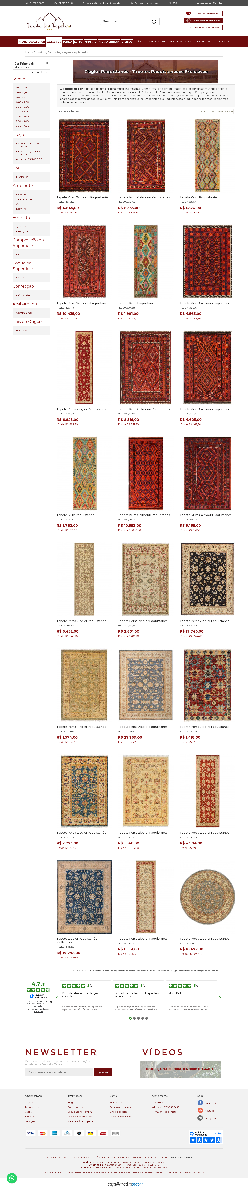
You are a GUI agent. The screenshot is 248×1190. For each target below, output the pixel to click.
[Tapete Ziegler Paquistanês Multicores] (84, 897)
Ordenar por (207, 112)
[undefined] (51, 1001)
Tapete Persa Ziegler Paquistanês (81, 409)
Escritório (21, 208)
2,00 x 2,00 (22, 106)
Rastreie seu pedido (202, 3)
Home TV (21, 194)
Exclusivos (40, 52)
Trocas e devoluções (121, 1116)
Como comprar (75, 1107)
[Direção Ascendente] (234, 111)
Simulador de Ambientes (207, 20)
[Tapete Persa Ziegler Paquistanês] (84, 367)
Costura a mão (24, 312)
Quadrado (21, 226)
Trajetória (30, 1102)
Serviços (30, 1121)
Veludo (20, 277)
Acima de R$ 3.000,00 (29, 159)
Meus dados (116, 1102)
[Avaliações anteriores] (56, 997)
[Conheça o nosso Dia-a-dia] (181, 1069)
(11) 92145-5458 (66, 3)
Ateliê (28, 1111)
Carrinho (217, 3)
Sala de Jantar (24, 199)
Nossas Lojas (32, 1107)
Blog (70, 1102)
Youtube (209, 1110)
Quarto (20, 204)
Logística (30, 1116)
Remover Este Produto (47, 63)
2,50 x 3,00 (22, 116)
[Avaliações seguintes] (220, 997)
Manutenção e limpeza (80, 1121)
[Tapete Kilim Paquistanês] (207, 156)
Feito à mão (23, 295)
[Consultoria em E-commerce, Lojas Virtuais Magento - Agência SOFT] (125, 1181)
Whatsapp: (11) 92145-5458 (165, 1107)
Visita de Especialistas (207, 28)
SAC (175, 3)
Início (28, 52)
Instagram (210, 1118)
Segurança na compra (79, 1111)
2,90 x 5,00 (22, 121)
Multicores (22, 176)
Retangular (22, 231)
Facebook (210, 1103)
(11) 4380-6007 (159, 1102)
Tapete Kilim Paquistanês (198, 197)
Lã (17, 254)
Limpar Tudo (39, 72)
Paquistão (54, 52)
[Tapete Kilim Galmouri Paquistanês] (84, 156)
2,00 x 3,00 (22, 111)
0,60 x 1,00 (22, 87)
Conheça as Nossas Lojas (146, 3)
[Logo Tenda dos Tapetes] (49, 11)
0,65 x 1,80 (22, 92)
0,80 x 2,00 (22, 97)
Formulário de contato (164, 1111)
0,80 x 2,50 (22, 102)
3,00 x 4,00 (22, 125)
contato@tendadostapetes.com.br (103, 3)
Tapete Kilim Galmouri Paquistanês (82, 197)
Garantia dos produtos (79, 1116)
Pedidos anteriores (120, 1107)
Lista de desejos (118, 1111)
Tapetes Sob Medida (207, 13)
